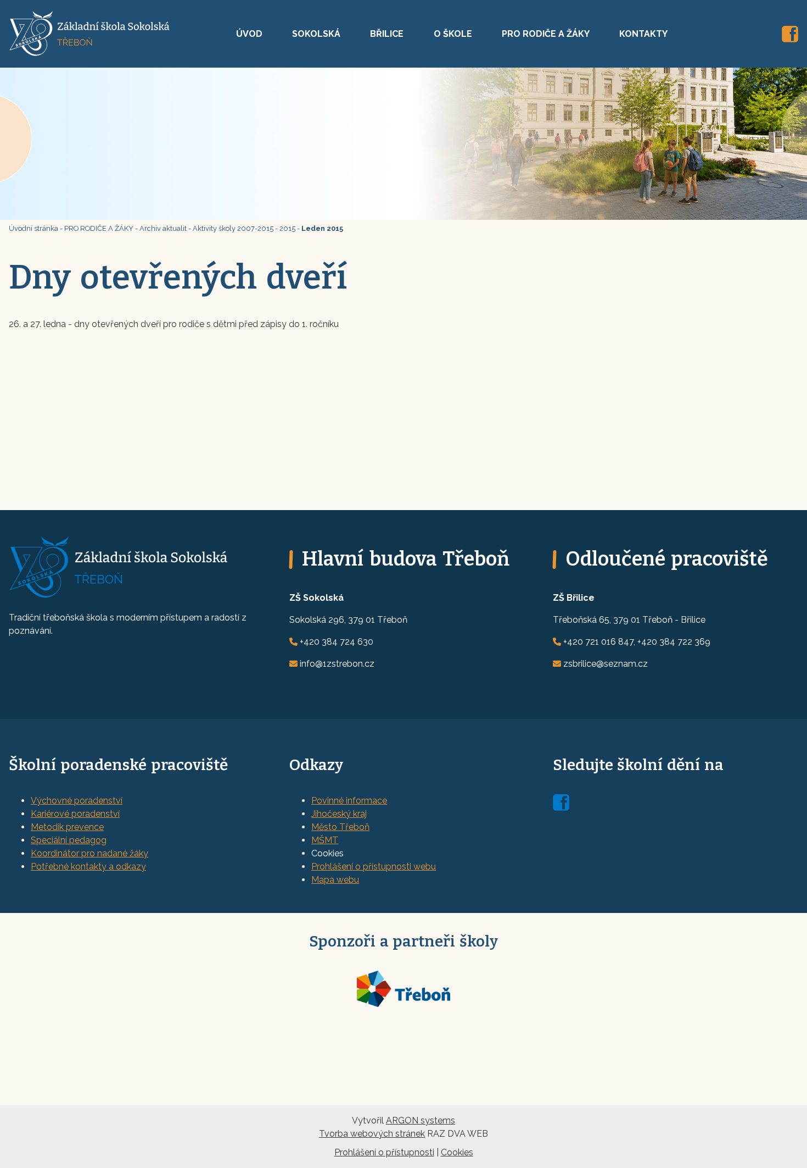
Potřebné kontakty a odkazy (88, 866)
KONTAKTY (643, 34)
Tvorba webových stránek (372, 1133)
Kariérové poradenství (75, 814)
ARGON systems (420, 1120)
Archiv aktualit (163, 228)
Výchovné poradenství (76, 800)
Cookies (457, 1152)
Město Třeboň (340, 827)
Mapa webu (335, 879)
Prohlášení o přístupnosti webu (373, 866)
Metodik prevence (67, 827)
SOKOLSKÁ (316, 34)
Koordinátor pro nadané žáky (89, 853)
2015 (287, 228)
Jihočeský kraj (339, 814)
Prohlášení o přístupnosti (384, 1152)
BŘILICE (387, 34)
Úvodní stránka (33, 228)
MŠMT (324, 840)
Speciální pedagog (69, 840)
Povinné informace (349, 800)
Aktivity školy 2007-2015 (233, 228)
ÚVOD (249, 34)
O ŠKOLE (453, 34)
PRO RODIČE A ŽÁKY (546, 34)
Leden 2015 (322, 228)
